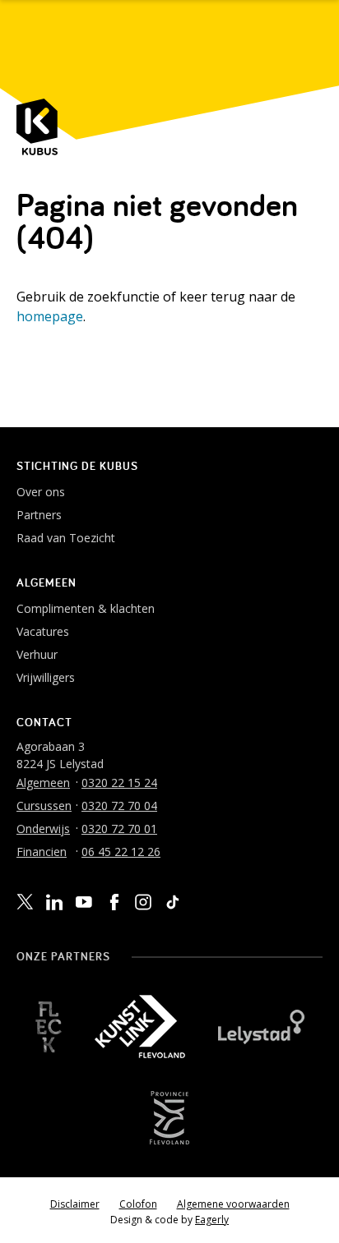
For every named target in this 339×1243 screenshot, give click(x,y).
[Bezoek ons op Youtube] (84, 901)
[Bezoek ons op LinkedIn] (54, 902)
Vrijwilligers (45, 677)
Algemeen (43, 782)
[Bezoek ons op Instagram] (143, 902)
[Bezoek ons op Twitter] (24, 902)
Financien (41, 851)
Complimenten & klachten (85, 608)
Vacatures (42, 631)
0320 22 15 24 (119, 782)
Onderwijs (43, 828)
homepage (49, 316)
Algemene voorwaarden (233, 1204)
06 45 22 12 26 (120, 851)
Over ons (40, 492)
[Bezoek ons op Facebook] (113, 902)
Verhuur (37, 654)
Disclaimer (75, 1204)
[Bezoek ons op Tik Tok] (173, 902)
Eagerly (212, 1220)
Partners (39, 515)
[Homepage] (37, 127)
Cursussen (44, 805)
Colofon (138, 1204)
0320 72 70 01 (119, 828)
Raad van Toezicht (65, 538)
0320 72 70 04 (119, 805)
